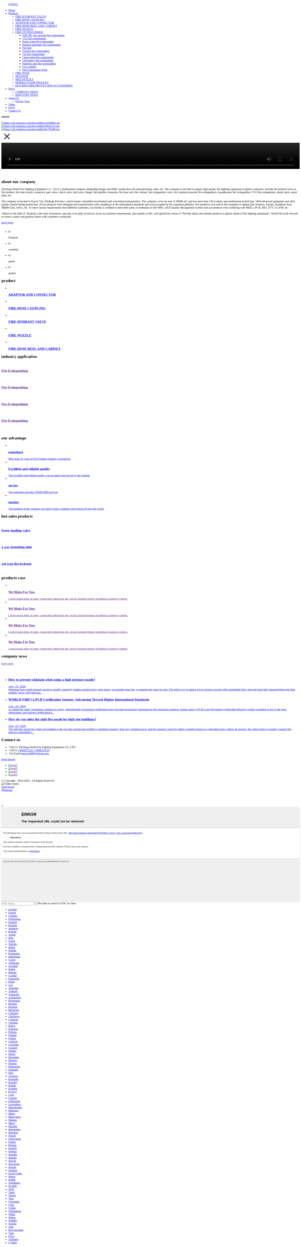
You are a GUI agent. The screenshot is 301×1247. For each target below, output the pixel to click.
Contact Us (14, 110)
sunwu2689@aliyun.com (35, 753)
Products (13, 13)
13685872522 (25, 750)
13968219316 (41, 750)
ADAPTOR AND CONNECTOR (34, 22)
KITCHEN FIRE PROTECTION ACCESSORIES (44, 85)
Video (11, 104)
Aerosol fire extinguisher (35, 51)
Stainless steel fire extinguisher (39, 63)
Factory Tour (22, 101)
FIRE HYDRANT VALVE (30, 16)
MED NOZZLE (24, 79)
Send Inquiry (8, 759)
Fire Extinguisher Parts (34, 69)
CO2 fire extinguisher (34, 38)
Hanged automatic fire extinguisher (41, 44)
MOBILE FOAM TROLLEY (32, 82)
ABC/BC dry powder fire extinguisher (43, 35)
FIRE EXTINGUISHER (29, 32)
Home (11, 10)
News (11, 88)
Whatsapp (6, 790)
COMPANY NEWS (26, 91)
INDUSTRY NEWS (26, 95)
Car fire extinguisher (33, 54)
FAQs (11, 107)
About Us (13, 98)
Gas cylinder (29, 66)
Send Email (7, 786)
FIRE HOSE (22, 73)
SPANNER (21, 76)
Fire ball (26, 47)
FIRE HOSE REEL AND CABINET (36, 25)
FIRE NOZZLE (24, 29)
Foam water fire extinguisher (38, 41)
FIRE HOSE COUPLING (30, 19)
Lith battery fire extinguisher (37, 60)
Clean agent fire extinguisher (38, 57)
